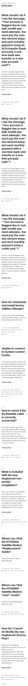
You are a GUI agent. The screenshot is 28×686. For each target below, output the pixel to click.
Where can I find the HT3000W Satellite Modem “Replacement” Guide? (12, 545)
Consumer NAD (14, 329)
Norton (5, 334)
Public (13, 332)
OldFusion (12, 394)
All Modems (6, 329)
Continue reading (7, 94)
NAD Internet (5, 394)
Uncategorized (7, 104)
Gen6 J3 (11, 570)
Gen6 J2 (20, 522)
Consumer (6, 396)
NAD (20, 392)
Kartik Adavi (6, 102)
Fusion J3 (15, 522)
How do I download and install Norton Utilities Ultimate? (14, 305)
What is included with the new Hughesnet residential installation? (12, 478)
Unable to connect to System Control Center (13, 352)
